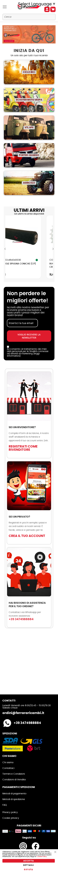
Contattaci (8, 768)
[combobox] (29, 17)
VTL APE (29, 127)
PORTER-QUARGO (29, 155)
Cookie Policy (42, 856)
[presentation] (5, 249)
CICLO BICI (29, 72)
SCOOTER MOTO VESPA (29, 100)
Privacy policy (10, 812)
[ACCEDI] (47, 9)
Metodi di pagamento (14, 794)
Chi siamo (8, 762)
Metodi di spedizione (13, 799)
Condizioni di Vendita (14, 780)
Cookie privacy (10, 818)
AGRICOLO (29, 183)
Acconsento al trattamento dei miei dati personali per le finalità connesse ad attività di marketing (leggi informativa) (27, 352)
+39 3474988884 (21, 619)
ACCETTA (28, 861)
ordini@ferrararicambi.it (23, 713)
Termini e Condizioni (13, 774)
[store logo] (24, 7)
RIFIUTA (28, 870)
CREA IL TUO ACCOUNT (27, 536)
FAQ (4, 805)
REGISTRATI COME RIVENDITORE (23, 448)
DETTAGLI (28, 865)
